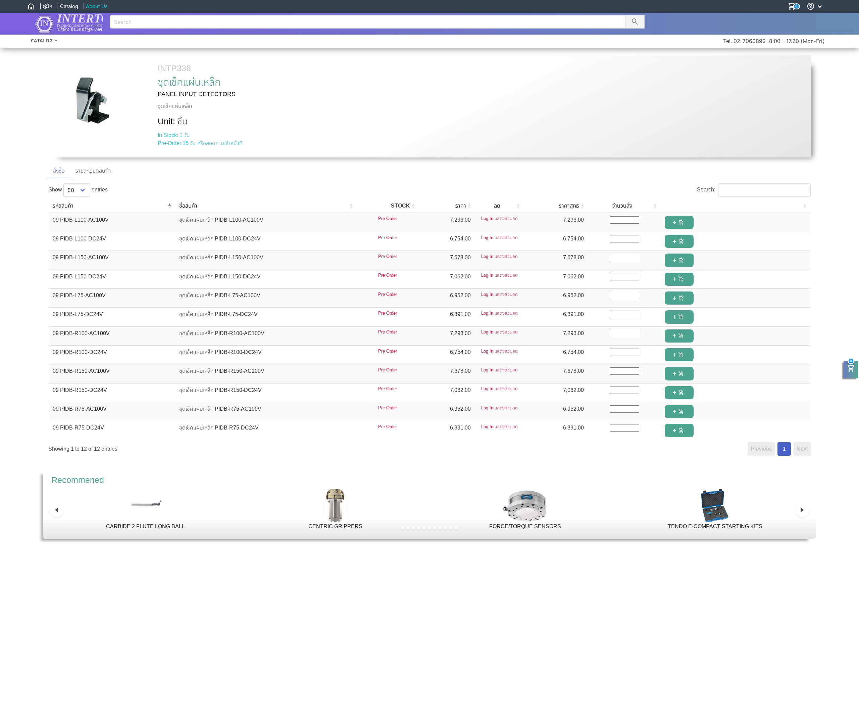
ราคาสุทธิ (569, 206)
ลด (497, 206)
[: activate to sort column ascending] (735, 206)
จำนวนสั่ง (622, 206)
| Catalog (67, 6)
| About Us (95, 6)
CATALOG (42, 40)
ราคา (460, 206)
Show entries (78, 189)
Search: (706, 189)
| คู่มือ (46, 6)
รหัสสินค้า (63, 206)
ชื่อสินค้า (188, 206)
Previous (761, 449)
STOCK (400, 206)
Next (802, 449)
